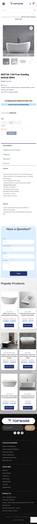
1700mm (6, 92)
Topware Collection (10, 89)
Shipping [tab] (6, 154)
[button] (31, 28)
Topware (8, 81)
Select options (9, 325)
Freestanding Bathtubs (25, 87)
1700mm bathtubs (17, 17)
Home (2, 17)
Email (4, 253)
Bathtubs (7, 17)
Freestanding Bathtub (13, 92)
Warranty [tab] (6, 159)
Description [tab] (7, 145)
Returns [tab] (6, 163)
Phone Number (7, 246)
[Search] (34, 10)
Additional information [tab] (11, 150)
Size (11, 17)
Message (5, 260)
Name (4, 239)
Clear (3, 125)
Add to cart (12, 133)
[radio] (11, 122)
